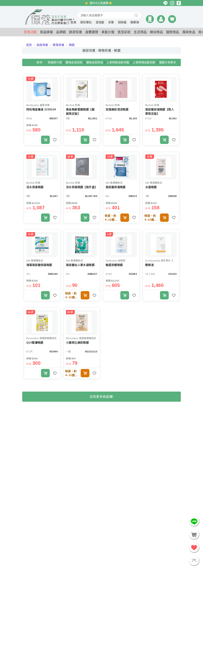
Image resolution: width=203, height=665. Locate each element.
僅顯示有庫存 (167, 62)
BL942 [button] (173, 118)
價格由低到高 (73, 62)
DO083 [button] (133, 274)
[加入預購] (124, 217)
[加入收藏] (55, 139)
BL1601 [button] (92, 118)
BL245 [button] (133, 118)
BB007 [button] (54, 118)
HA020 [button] (173, 274)
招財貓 (122, 22)
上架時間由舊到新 (144, 62)
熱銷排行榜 (55, 62)
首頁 (29, 44)
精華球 (134, 22)
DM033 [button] (133, 196)
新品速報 (46, 32)
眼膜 (72, 44)
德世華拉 (86, 22)
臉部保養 (42, 44)
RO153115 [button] (91, 351)
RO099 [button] (54, 351)
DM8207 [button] (92, 274)
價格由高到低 (94, 62)
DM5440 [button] (53, 274)
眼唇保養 (58, 44)
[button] (150, 19)
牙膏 (111, 22)
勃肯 (73, 22)
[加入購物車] (45, 140)
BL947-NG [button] (91, 196)
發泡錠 (100, 22)
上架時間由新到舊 (117, 62)
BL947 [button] (54, 196)
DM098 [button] (172, 196)
